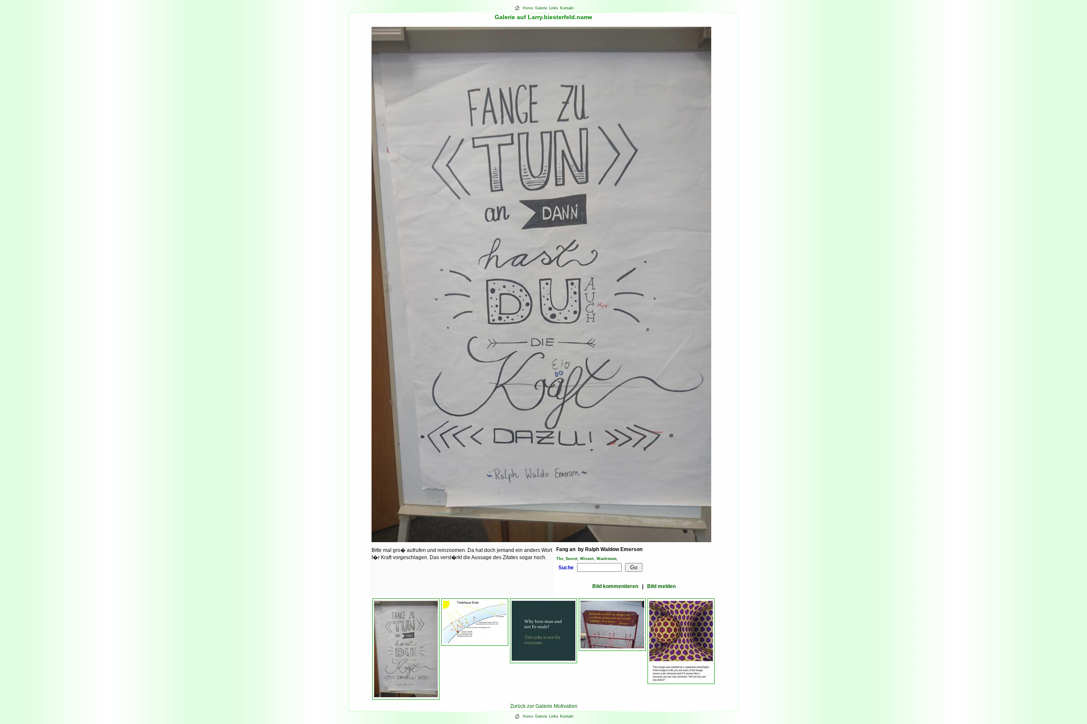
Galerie (541, 8)
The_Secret (566, 559)
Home (528, 8)
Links (553, 8)
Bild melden (661, 586)
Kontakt (567, 8)
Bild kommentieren (615, 586)
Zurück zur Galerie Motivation (543, 706)
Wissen (587, 559)
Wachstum (607, 559)
